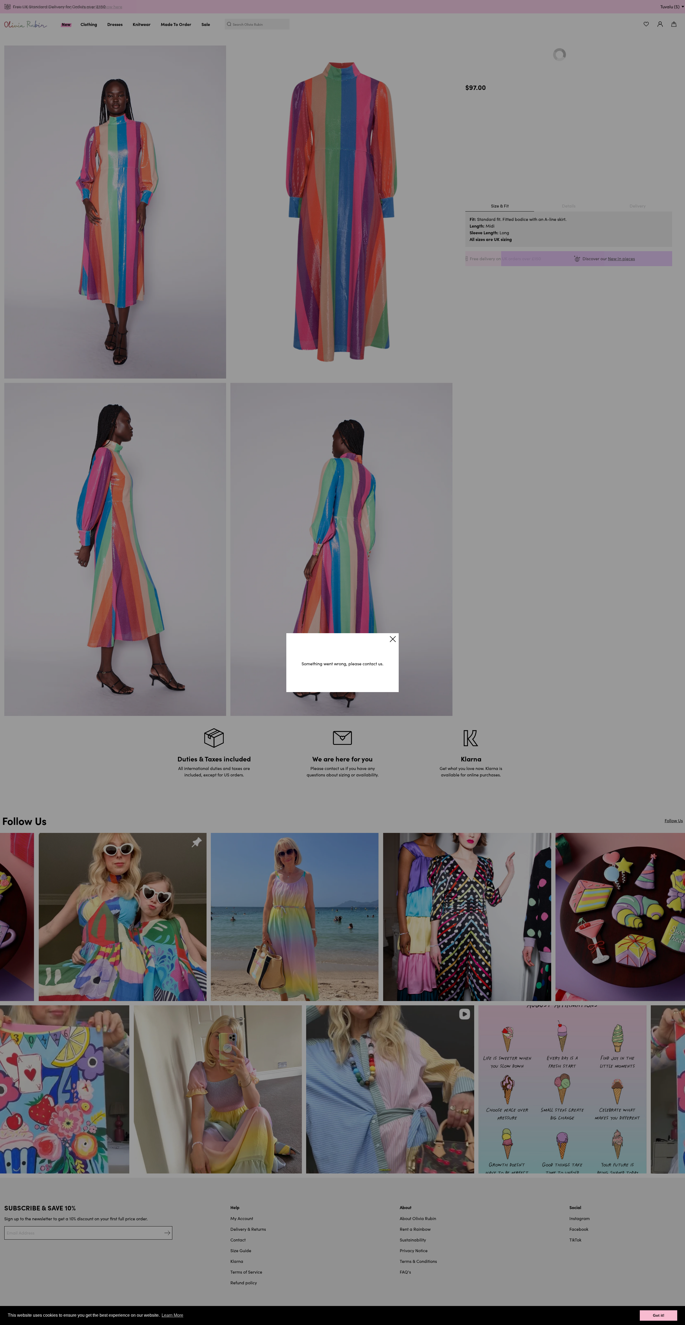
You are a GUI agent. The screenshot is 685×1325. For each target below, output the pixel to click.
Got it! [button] (658, 1315)
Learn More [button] (172, 1315)
